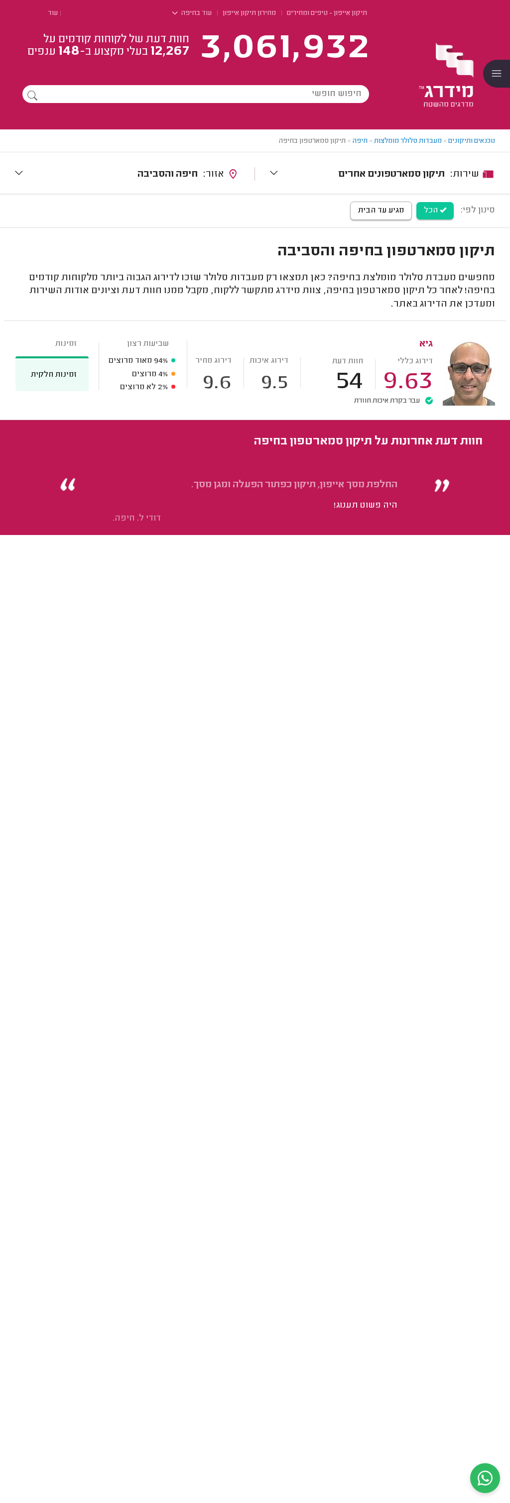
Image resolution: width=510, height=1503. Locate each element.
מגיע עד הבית (381, 210)
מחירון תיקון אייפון (249, 13)
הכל (432, 210)
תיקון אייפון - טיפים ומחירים (327, 13)
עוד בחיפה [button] (195, 13)
